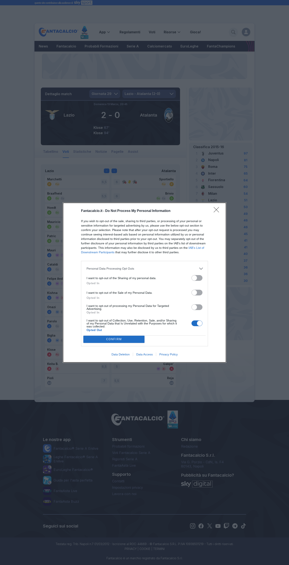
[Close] (218, 211)
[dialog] (144, 282)
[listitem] (144, 268)
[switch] (196, 278)
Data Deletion (120, 354)
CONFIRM (114, 339)
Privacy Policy (168, 354)
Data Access (144, 354)
